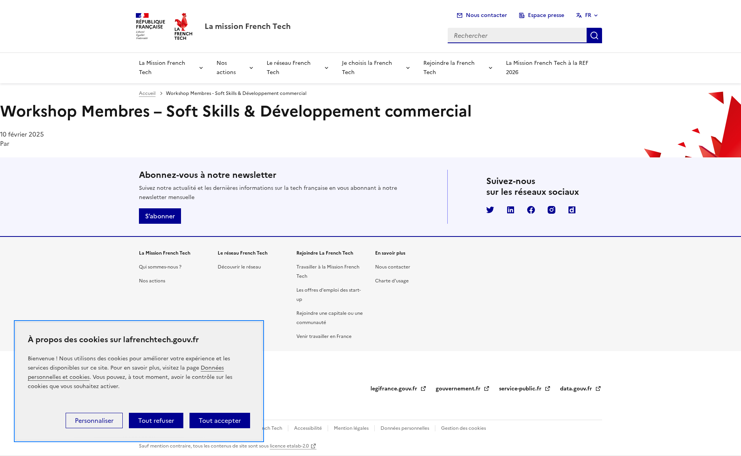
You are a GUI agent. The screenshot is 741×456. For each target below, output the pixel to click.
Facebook (531, 210)
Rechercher (594, 35)
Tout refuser (156, 420)
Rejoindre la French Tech (449, 67)
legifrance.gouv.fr (398, 389)
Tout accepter (220, 420)
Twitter (490, 210)
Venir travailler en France (324, 336)
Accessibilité (308, 428)
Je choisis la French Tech (367, 67)
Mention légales (351, 428)
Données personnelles (404, 428)
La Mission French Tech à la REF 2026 (547, 67)
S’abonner (160, 216)
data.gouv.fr (580, 389)
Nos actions (226, 67)
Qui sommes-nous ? (160, 266)
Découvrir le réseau (239, 266)
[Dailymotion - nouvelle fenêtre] (572, 210)
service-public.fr (525, 389)
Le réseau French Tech (289, 67)
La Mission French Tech (162, 67)
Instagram (551, 210)
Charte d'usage (392, 280)
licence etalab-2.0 (289, 445)
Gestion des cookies (463, 428)
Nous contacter (486, 15)
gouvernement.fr (463, 389)
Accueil (147, 93)
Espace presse (546, 15)
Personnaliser (94, 420)
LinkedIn (510, 210)
